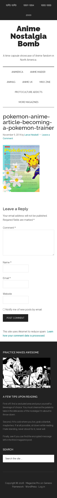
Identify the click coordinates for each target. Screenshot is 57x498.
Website (7, 293)
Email (7, 278)
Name (7, 262)
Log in (41, 486)
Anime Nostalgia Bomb (28, 36)
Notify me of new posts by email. (24, 309)
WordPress (31, 486)
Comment (9, 227)
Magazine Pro (33, 483)
